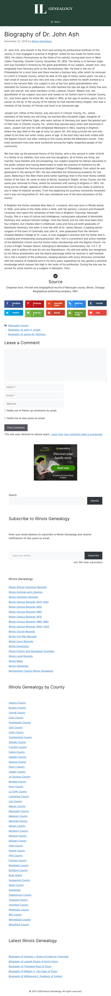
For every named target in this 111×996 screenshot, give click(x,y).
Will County (15, 914)
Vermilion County (18, 904)
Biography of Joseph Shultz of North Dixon (33, 961)
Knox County (16, 786)
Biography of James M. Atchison (27, 334)
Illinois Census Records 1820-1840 (29, 602)
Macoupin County (18, 325)
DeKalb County (17, 742)
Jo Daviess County (19, 776)
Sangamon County (19, 880)
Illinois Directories (19, 646)
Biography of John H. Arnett (24, 329)
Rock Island (15, 875)
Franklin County (18, 747)
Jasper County (17, 771)
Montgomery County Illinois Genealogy (31, 671)
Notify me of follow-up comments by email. (32, 410)
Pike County (16, 855)
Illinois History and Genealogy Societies (31, 651)
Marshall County (18, 821)
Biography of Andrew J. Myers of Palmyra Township (39, 956)
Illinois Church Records (22, 631)
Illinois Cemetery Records (23, 597)
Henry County (17, 766)
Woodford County (19, 924)
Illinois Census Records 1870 (25, 616)
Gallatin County (17, 757)
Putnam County (18, 860)
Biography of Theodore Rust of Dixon (30, 966)
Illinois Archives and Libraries (25, 592)
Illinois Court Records (21, 641)
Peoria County (17, 850)
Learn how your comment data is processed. (77, 434)
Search (13, 495)
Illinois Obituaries (18, 666)
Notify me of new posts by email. (26, 418)
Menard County (18, 835)
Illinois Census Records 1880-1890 (29, 621)
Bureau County (17, 707)
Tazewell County (18, 899)
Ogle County (16, 845)
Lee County (15, 801)
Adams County (17, 702)
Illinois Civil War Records (23, 636)
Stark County (16, 885)
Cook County (16, 732)
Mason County (17, 826)
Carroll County (17, 712)
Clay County (16, 727)
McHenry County (18, 830)
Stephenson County (20, 895)
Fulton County (17, 752)
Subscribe (93, 555)
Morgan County (17, 840)
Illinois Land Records (21, 656)
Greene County (17, 762)
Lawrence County (19, 796)
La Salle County (18, 791)
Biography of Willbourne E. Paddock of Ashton (35, 976)
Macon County (17, 806)
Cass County (16, 717)
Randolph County (19, 865)
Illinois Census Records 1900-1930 (29, 626)
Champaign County (20, 722)
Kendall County (17, 781)
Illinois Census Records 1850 (25, 606)
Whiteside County (19, 909)
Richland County (18, 870)
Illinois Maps (16, 661)
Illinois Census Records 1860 (25, 611)
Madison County (18, 816)
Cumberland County (20, 737)
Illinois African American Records (28, 587)
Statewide (15, 890)
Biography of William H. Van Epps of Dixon (33, 971)
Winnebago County (20, 919)
